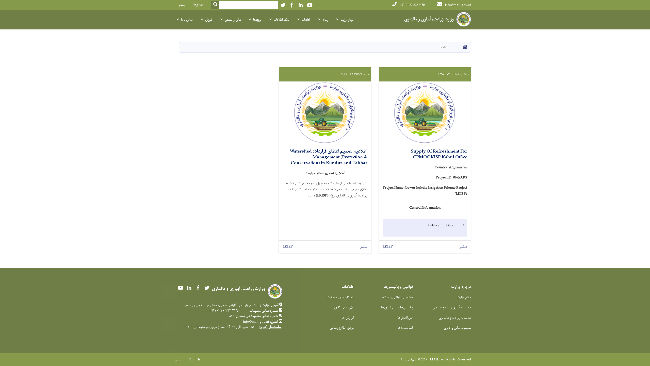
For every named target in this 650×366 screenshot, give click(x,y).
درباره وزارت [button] (346, 20)
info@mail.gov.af (458, 5)
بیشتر (463, 246)
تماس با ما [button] (187, 20)
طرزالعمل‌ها (405, 317)
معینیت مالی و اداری (457, 328)
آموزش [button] (208, 20)
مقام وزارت (464, 297)
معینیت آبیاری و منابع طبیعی (452, 307)
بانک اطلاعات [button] (281, 20)
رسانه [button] (325, 20)
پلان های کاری (344, 307)
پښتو (182, 5)
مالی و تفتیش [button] (233, 20)
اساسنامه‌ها (405, 328)
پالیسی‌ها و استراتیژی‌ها (397, 307)
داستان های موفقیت (340, 297)
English (198, 5)
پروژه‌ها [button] (257, 20)
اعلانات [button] (306, 20)
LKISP (388, 246)
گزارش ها (348, 317)
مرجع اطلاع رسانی (342, 328)
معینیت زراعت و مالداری (455, 317)
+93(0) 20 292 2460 (412, 5)
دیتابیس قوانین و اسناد (397, 297)
